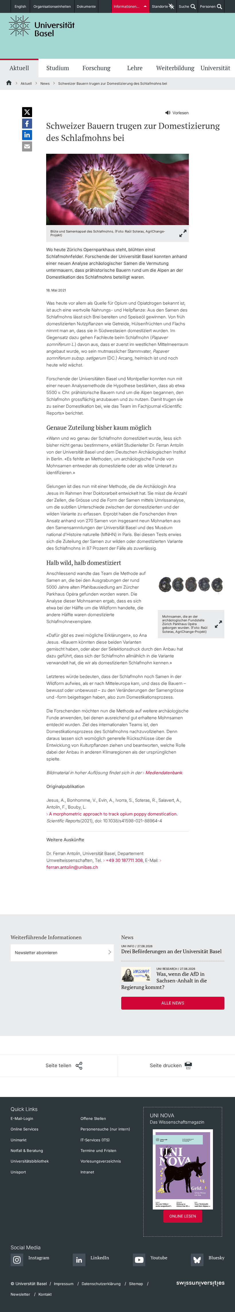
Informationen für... (129, 6)
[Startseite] (9, 83)
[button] (27, 112)
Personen (207, 8)
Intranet (87, 1172)
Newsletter (20, 1294)
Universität (215, 68)
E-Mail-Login (22, 1118)
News (45, 83)
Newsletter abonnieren (36, 952)
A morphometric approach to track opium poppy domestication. (113, 814)
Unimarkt (18, 1140)
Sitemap (136, 1283)
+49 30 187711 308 (124, 860)
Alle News (172, 1002)
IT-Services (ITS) (95, 1140)
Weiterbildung (175, 68)
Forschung (96, 68)
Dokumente (86, 6)
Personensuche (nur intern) (105, 1129)
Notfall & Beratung (27, 1150)
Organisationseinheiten (52, 6)
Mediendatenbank (163, 772)
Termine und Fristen (98, 1150)
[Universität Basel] (42, 25)
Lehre (135, 68)
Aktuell (19, 68)
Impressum (63, 1283)
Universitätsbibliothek (30, 1161)
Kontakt (45, 1294)
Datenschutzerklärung (101, 1283)
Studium (57, 68)
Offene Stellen (93, 1118)
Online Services (24, 1129)
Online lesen (182, 1216)
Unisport (18, 1172)
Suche (183, 8)
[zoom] (117, 188)
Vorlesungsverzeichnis (101, 1161)
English (20, 6)
